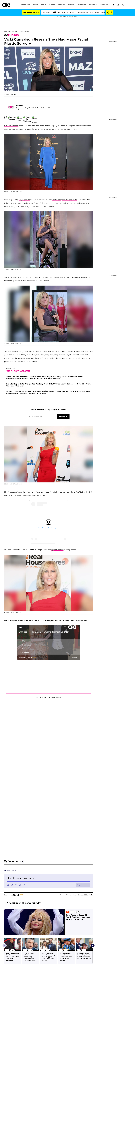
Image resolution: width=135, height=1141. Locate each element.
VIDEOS (71, 4)
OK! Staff (19, 105)
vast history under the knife (64, 200)
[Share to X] (19, 117)
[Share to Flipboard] (27, 117)
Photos (13, 31)
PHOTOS (61, 4)
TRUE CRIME (81, 4)
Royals (52, 4)
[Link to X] (122, 4)
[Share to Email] (34, 117)
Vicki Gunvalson (23, 31)
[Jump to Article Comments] (5, 117)
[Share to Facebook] (12, 117)
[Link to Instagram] (118, 4)
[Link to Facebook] (113, 4)
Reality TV (25, 4)
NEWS (35, 4)
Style (43, 4)
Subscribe (105, 4)
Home (6, 31)
